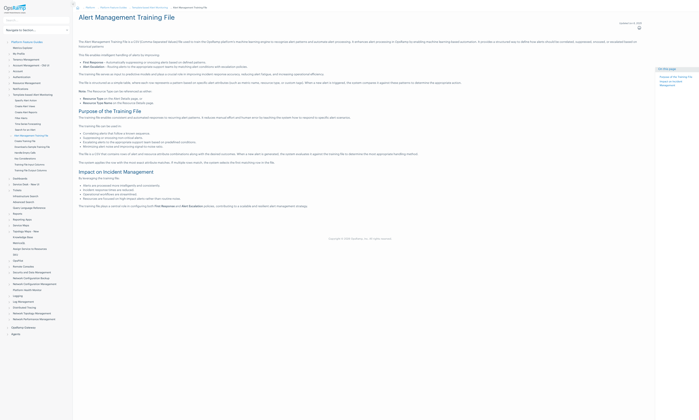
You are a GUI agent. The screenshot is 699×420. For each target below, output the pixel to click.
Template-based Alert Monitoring (33, 94)
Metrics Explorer (22, 48)
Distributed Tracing (24, 307)
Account (18, 71)
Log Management (23, 301)
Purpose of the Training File (676, 77)
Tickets (17, 190)
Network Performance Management (34, 319)
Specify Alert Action (26, 100)
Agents (15, 334)
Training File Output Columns (31, 170)
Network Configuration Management (34, 284)
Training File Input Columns (29, 164)
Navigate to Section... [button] (21, 30)
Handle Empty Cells (25, 152)
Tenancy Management (26, 59)
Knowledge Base (23, 237)
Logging (18, 296)
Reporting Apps (22, 219)
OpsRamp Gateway (23, 327)
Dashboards (20, 178)
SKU (15, 254)
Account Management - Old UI (31, 65)
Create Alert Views (25, 106)
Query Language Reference (29, 208)
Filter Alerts (21, 118)
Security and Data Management (32, 272)
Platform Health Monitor (27, 290)
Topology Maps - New (26, 231)
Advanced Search (23, 202)
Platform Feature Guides (27, 42)
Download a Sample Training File (32, 147)
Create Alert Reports (26, 112)
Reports (17, 213)
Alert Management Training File (31, 135)
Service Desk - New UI (26, 184)
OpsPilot (18, 260)
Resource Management (27, 83)
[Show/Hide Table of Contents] (73, 4)
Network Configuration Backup (31, 278)
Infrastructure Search (25, 196)
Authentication (21, 77)
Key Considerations (25, 158)
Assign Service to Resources (30, 249)
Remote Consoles (23, 266)
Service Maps (21, 225)
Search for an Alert (25, 129)
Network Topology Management (32, 313)
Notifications (20, 89)
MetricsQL (19, 243)
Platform (90, 7)
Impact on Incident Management (671, 83)
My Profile (19, 53)
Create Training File (25, 141)
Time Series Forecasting (28, 124)
